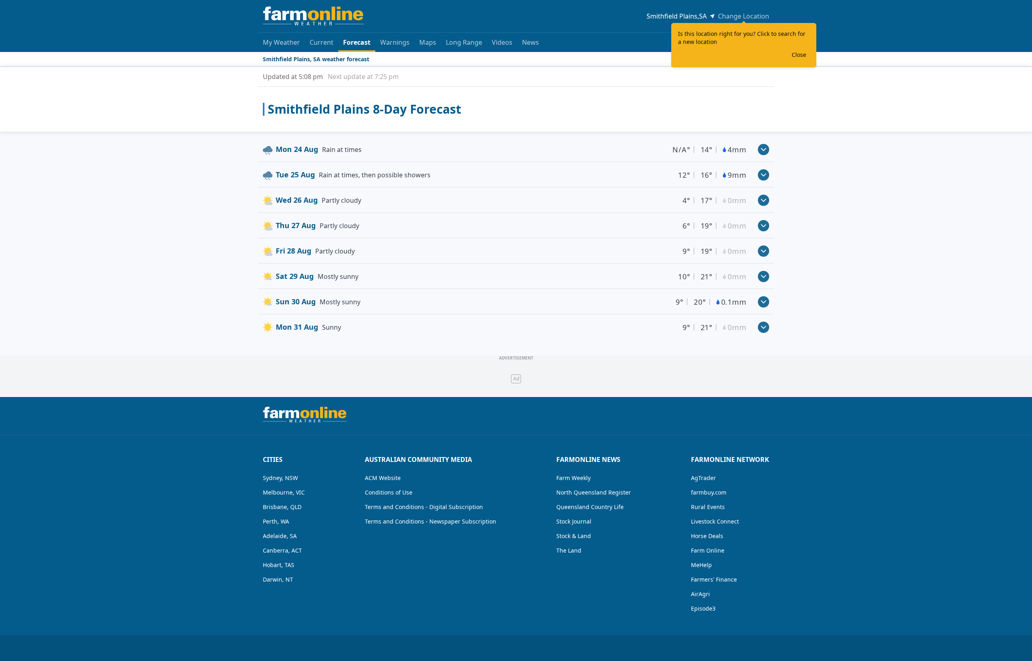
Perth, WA (276, 521)
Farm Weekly (573, 478)
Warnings (395, 42)
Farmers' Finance (714, 579)
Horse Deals (707, 536)
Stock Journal (573, 521)
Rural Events (708, 507)
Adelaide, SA (280, 536)
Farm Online (707, 550)
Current (321, 42)
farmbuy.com (708, 492)
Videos (502, 42)
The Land (568, 550)
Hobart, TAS (278, 565)
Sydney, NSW (280, 478)
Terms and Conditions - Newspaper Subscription (430, 521)
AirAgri (700, 594)
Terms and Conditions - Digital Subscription (424, 507)
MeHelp (701, 565)
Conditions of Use (388, 492)
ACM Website (383, 478)
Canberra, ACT (282, 550)
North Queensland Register (593, 492)
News (530, 42)
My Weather (281, 42)
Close (799, 54)
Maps (427, 42)
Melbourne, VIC (284, 492)
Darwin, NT (278, 579)
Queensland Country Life (590, 507)
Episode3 (703, 608)
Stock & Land (573, 536)
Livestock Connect (715, 521)
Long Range (464, 42)
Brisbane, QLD (282, 507)
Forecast (356, 42)
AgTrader (703, 478)
